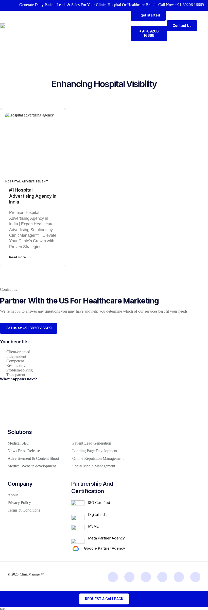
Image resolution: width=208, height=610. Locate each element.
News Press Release (24, 451)
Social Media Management (93, 466)
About (13, 495)
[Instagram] (129, 577)
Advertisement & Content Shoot (33, 458)
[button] (204, 26)
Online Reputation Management (98, 458)
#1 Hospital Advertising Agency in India (32, 196)
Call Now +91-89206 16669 (176, 5)
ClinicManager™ (32, 574)
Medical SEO (18, 443)
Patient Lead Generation (91, 443)
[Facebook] (162, 577)
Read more (17, 257)
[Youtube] (179, 577)
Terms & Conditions (24, 510)
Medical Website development (32, 466)
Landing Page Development (94, 451)
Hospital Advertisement (26, 181)
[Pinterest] (195, 577)
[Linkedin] (113, 577)
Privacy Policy (19, 502)
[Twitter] (146, 577)
